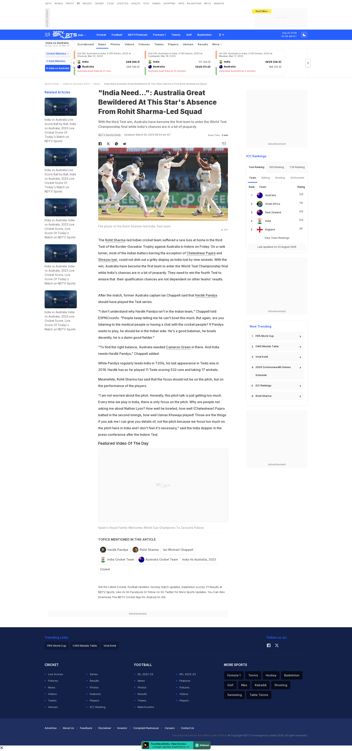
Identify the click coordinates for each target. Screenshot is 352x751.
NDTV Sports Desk (109, 134)
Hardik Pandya (206, 295)
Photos (115, 44)
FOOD (110, 3)
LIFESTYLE (123, 3)
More (216, 44)
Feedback (86, 728)
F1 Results (213, 586)
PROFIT (70, 3)
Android (151, 597)
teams (159, 44)
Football (117, 34)
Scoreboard (85, 44)
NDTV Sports (106, 592)
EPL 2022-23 (187, 674)
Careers (170, 728)
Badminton (204, 34)
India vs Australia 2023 (76, 83)
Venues (188, 44)
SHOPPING (169, 3)
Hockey (271, 675)
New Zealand (273, 212)
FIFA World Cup (264, 335)
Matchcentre (146, 707)
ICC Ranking (98, 707)
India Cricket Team (120, 559)
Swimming (234, 695)
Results (203, 44)
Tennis (175, 34)
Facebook (136, 592)
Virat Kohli (261, 356)
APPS (181, 3)
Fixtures (144, 44)
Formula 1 (159, 34)
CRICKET (99, 3)
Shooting (280, 685)
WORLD (59, 3)
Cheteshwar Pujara (201, 253)
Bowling (280, 177)
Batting (266, 177)
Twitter (169, 592)
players (173, 44)
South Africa (272, 203)
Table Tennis (259, 695)
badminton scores (193, 586)
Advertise (51, 728)
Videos (129, 44)
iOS (163, 597)
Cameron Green (178, 347)
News (102, 44)
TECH (146, 3)
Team (252, 177)
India (268, 220)
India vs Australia (57, 44)
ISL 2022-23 (145, 674)
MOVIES (87, 3)
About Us (68, 728)
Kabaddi (261, 685)
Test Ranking (256, 167)
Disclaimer (104, 728)
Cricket (101, 34)
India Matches (57, 61)
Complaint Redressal (146, 728)
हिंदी (78, 3)
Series (94, 674)
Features (95, 694)
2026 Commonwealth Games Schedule (273, 371)
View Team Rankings (276, 237)
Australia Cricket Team (162, 559)
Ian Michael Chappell (178, 549)
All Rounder (297, 177)
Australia (270, 195)
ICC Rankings (263, 385)
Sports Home (52, 83)
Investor (122, 728)
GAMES (156, 3)
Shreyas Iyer (107, 260)
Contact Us (187, 728)
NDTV (48, 3)
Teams (52, 700)
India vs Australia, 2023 (199, 559)
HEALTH (135, 3)
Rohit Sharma (115, 240)
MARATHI (219, 3)
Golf (189, 34)
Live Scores (55, 674)
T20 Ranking (297, 167)
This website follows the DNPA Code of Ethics (200, 735)
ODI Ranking (276, 167)
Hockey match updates (165, 586)
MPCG (207, 3)
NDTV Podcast (137, 34)
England (270, 229)
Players (94, 700)
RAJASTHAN (194, 3)
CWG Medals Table (267, 346)
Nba (244, 685)
